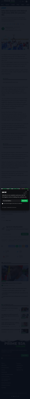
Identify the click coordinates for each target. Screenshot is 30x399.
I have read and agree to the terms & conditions (12, 203)
